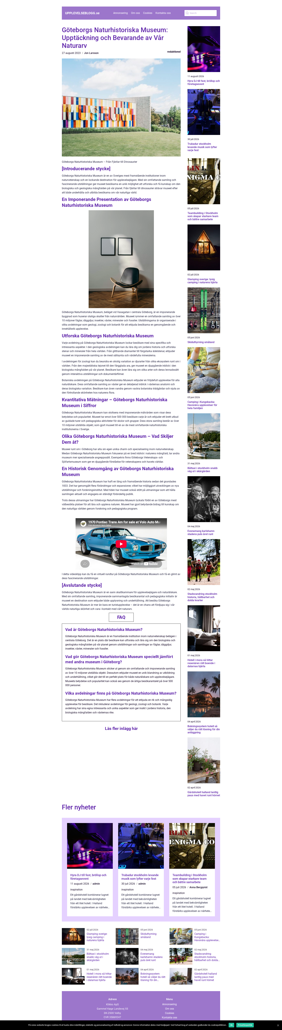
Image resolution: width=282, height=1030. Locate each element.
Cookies (147, 13)
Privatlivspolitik (245, 1025)
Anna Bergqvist (198, 887)
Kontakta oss (163, 13)
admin (96, 883)
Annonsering (120, 13)
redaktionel (174, 51)
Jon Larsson (91, 53)
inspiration (76, 889)
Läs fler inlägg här (121, 728)
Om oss (135, 13)
